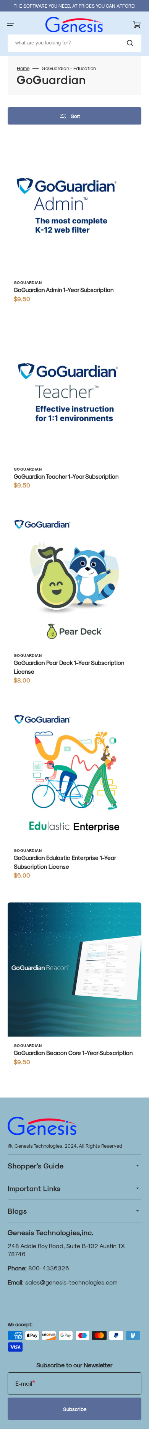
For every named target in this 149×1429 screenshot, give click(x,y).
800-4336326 (48, 1267)
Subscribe (74, 1409)
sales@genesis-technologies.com (71, 1282)
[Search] (131, 42)
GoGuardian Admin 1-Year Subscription (63, 289)
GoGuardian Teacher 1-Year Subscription (66, 476)
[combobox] (74, 43)
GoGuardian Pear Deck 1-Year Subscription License (69, 667)
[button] (10, 24)
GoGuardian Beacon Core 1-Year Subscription (73, 1052)
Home (23, 68)
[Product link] (74, 224)
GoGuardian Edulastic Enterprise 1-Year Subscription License (65, 862)
